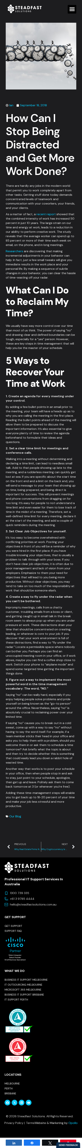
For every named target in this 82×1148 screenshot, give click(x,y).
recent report (46, 214)
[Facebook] (7, 1102)
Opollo (73, 1123)
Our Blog (15, 816)
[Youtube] (28, 1102)
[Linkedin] (21, 1102)
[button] (72, 9)
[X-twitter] (14, 1102)
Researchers (14, 251)
